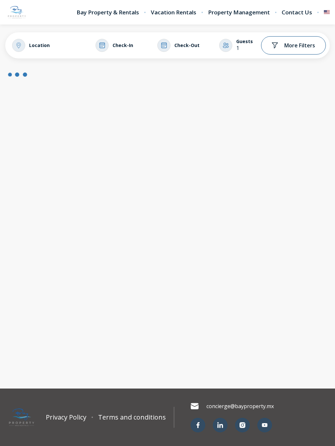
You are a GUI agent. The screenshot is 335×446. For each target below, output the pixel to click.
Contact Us (297, 12)
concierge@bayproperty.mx (240, 406)
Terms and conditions (132, 417)
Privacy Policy (66, 417)
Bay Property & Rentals (108, 12)
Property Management (239, 12)
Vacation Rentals (173, 12)
